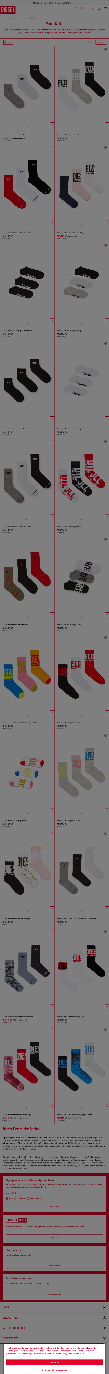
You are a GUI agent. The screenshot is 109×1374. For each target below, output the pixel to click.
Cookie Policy (77, 1353)
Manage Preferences (34, 1353)
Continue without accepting (54, 1370)
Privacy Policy (61, 1353)
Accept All (54, 1362)
